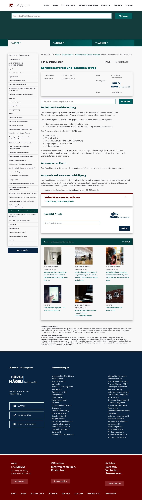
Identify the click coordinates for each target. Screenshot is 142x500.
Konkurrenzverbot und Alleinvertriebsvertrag (16, 206)
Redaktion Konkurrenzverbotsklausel (21, 94)
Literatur (11, 240)
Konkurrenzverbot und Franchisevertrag (22, 211)
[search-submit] (123, 16)
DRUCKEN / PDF (123, 62)
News (55, 5)
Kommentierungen (88, 5)
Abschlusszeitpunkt (15, 102)
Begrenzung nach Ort (16, 117)
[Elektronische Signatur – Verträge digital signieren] (57, 294)
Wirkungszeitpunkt (15, 106)
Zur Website (19, 481)
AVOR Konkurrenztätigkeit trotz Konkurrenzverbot (19, 148)
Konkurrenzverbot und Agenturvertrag (21, 201)
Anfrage (20, 406)
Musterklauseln (14, 228)
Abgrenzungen (13, 77)
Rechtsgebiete (68, 5)
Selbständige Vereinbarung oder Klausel (21, 183)
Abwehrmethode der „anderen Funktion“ (22, 168)
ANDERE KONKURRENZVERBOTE (19, 176)
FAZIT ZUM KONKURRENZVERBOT (19, 221)
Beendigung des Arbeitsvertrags (19, 152)
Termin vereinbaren (26, 424)
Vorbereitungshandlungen (17, 160)
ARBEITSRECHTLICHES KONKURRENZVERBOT (16, 64)
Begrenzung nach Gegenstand (18, 121)
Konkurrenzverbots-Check (17, 232)
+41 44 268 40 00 (23, 415)
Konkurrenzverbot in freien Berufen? (20, 129)
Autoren (105, 5)
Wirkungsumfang (14, 110)
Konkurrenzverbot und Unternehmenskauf (22, 197)
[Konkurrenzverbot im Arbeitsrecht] (119, 294)
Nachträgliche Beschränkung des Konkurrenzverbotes (19, 138)
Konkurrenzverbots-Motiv (17, 80)
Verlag (129, 5)
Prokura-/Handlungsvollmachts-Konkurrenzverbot (19, 188)
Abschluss (12, 98)
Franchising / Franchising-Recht (60, 201)
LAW (126, 242)
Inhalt (11, 114)
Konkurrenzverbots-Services (18, 236)
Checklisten (12, 224)
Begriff (11, 69)
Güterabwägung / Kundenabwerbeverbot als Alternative (22, 89)
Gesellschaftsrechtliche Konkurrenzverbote (22, 193)
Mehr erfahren (115, 483)
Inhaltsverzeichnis (14, 59)
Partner (118, 5)
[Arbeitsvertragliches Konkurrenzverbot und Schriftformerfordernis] (88, 294)
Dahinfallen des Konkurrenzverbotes (20, 143)
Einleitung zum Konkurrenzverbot (19, 55)
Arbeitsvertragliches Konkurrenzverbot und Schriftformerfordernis (86, 313)
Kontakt (11, 244)
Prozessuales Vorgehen (16, 172)
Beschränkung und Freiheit (17, 84)
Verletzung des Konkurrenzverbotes (20, 164)
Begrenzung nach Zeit (16, 125)
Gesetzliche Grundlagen (16, 73)
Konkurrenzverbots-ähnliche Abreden (21, 156)
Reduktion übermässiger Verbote (19, 133)
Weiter (124, 228)
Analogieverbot (13, 180)
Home (46, 5)
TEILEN (108, 62)
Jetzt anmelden (60, 481)
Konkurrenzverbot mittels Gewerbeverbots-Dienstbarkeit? (22, 216)
